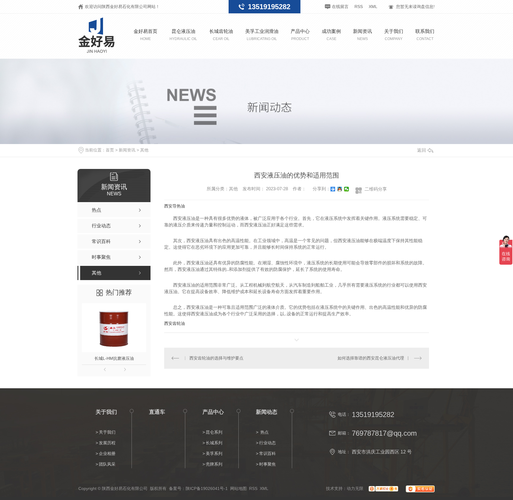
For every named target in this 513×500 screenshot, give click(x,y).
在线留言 (340, 6)
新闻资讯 (362, 35)
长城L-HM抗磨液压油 (114, 358)
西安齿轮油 (174, 323)
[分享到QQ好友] (339, 189)
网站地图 (238, 488)
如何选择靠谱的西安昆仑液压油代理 (371, 358)
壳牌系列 (214, 464)
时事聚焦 (267, 464)
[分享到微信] (346, 189)
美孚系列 (214, 453)
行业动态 (267, 442)
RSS (358, 6)
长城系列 (214, 442)
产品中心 (300, 35)
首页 (110, 150)
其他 (144, 150)
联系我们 (424, 35)
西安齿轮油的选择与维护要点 (216, 358)
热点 (264, 432)
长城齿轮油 (221, 35)
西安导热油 (174, 206)
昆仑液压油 (183, 35)
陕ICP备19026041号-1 (207, 488)
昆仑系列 (214, 432)
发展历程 (107, 442)
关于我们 (393, 35)
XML (373, 6)
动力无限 (355, 488)
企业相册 (107, 453)
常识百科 (267, 453)
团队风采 (107, 464)
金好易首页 (145, 35)
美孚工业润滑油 (261, 35)
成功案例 (331, 35)
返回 (421, 150)
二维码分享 (376, 188)
